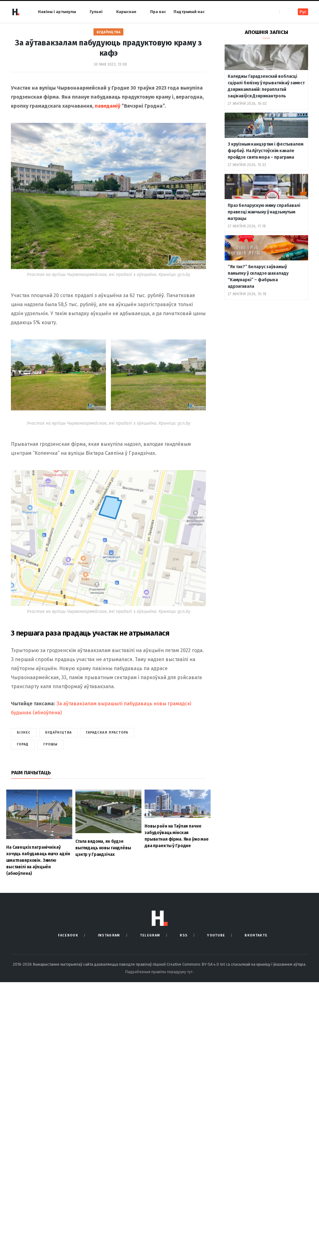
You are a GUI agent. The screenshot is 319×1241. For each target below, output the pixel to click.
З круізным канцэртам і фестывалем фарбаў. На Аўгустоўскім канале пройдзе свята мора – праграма (265, 151)
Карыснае (126, 11)
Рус (303, 12)
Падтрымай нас (189, 11)
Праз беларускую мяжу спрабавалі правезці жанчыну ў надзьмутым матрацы (264, 212)
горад (23, 744)
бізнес (24, 732)
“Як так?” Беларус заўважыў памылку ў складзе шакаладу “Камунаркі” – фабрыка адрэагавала (258, 276)
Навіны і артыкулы (57, 11)
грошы (50, 744)
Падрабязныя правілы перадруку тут (159, 971)
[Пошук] (284, 11)
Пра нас (158, 11)
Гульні (96, 11)
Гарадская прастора (107, 732)
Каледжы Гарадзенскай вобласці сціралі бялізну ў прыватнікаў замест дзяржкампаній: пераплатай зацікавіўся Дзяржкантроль (266, 86)
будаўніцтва (58, 732)
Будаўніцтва (109, 32)
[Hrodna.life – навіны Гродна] (15, 12)
